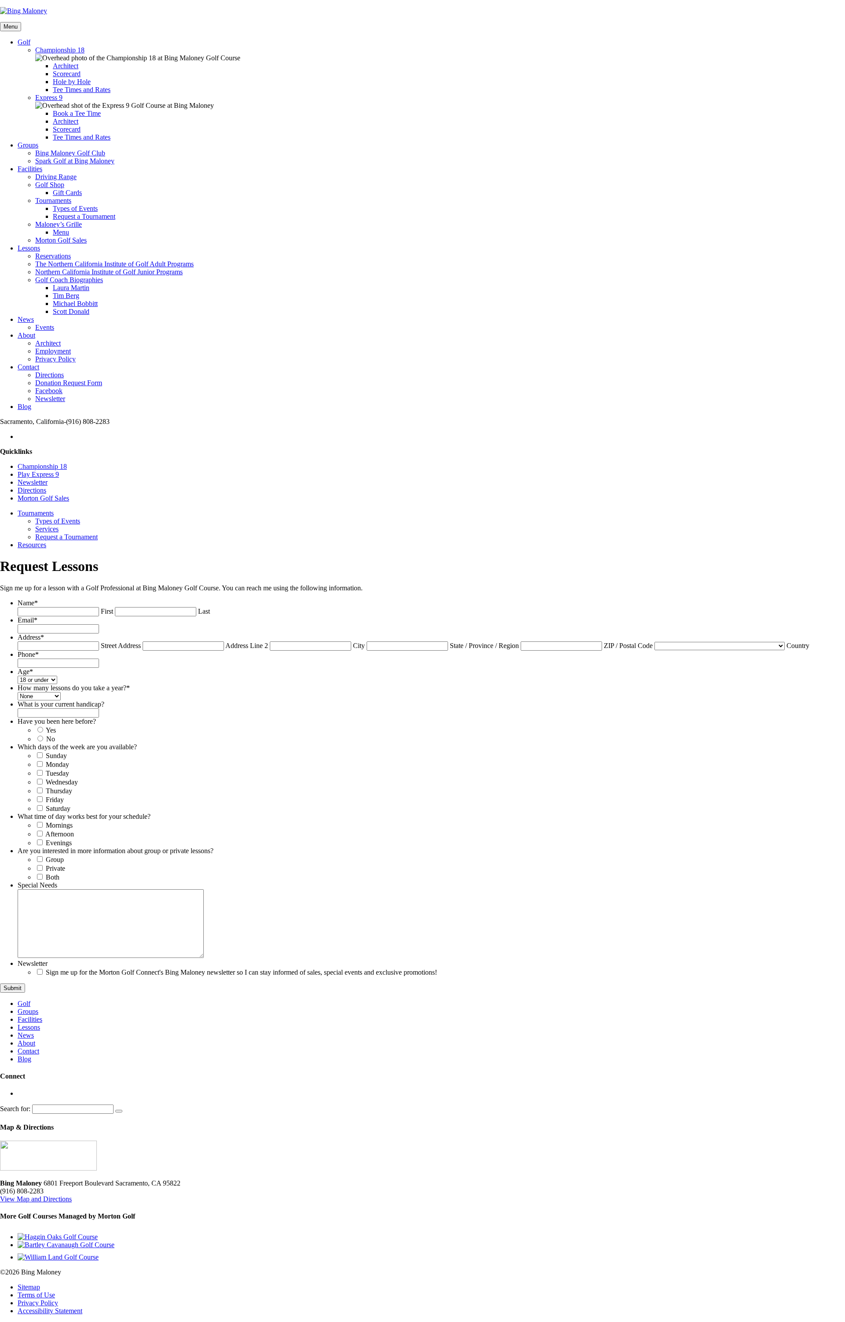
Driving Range (56, 176)
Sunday (56, 755)
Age (25, 671)
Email (27, 620)
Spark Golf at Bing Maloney (74, 161)
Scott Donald (71, 311)
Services (47, 529)
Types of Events (75, 208)
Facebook (48, 390)
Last (204, 611)
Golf (24, 42)
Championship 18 (59, 50)
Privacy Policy (55, 359)
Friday (55, 799)
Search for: (15, 1108)
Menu (11, 26)
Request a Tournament (84, 216)
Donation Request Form (68, 383)
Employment (53, 351)
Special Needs (37, 885)
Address (31, 637)
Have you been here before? (57, 721)
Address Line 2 (246, 645)
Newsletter (50, 398)
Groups (28, 145)
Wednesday (62, 782)
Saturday (58, 808)
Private (55, 868)
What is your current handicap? (61, 704)
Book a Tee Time (77, 113)
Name (28, 603)
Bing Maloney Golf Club (70, 153)
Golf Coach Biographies (69, 280)
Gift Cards (67, 192)
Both (52, 877)
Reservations (53, 256)
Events (44, 327)
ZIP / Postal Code (628, 645)
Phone (28, 654)
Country (797, 645)
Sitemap (29, 1287)
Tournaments (53, 200)
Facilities (30, 169)
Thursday (59, 791)
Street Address (121, 645)
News (26, 319)
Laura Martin (71, 287)
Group (55, 859)
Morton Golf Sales (61, 240)
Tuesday (57, 773)
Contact (28, 367)
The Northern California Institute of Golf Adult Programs (114, 264)
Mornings (59, 825)
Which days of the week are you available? (77, 747)
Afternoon (59, 834)
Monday (57, 764)
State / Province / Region (484, 645)
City (359, 645)
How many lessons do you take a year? (74, 688)
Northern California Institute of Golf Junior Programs (109, 272)
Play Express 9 (38, 474)
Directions (49, 375)
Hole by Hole (72, 81)
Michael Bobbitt (75, 303)
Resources (32, 545)
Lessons (29, 248)
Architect (65, 66)
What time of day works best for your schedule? (84, 816)
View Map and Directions (36, 1199)
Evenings (59, 843)
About (26, 335)
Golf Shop (49, 184)
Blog (24, 406)
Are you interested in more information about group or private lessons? (115, 850)
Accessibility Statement (50, 1311)
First (107, 611)
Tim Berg (66, 295)
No (50, 739)
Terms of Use (36, 1295)
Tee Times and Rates (81, 89)
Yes (51, 730)
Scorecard (67, 73)
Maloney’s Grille (58, 224)
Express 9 (48, 97)
